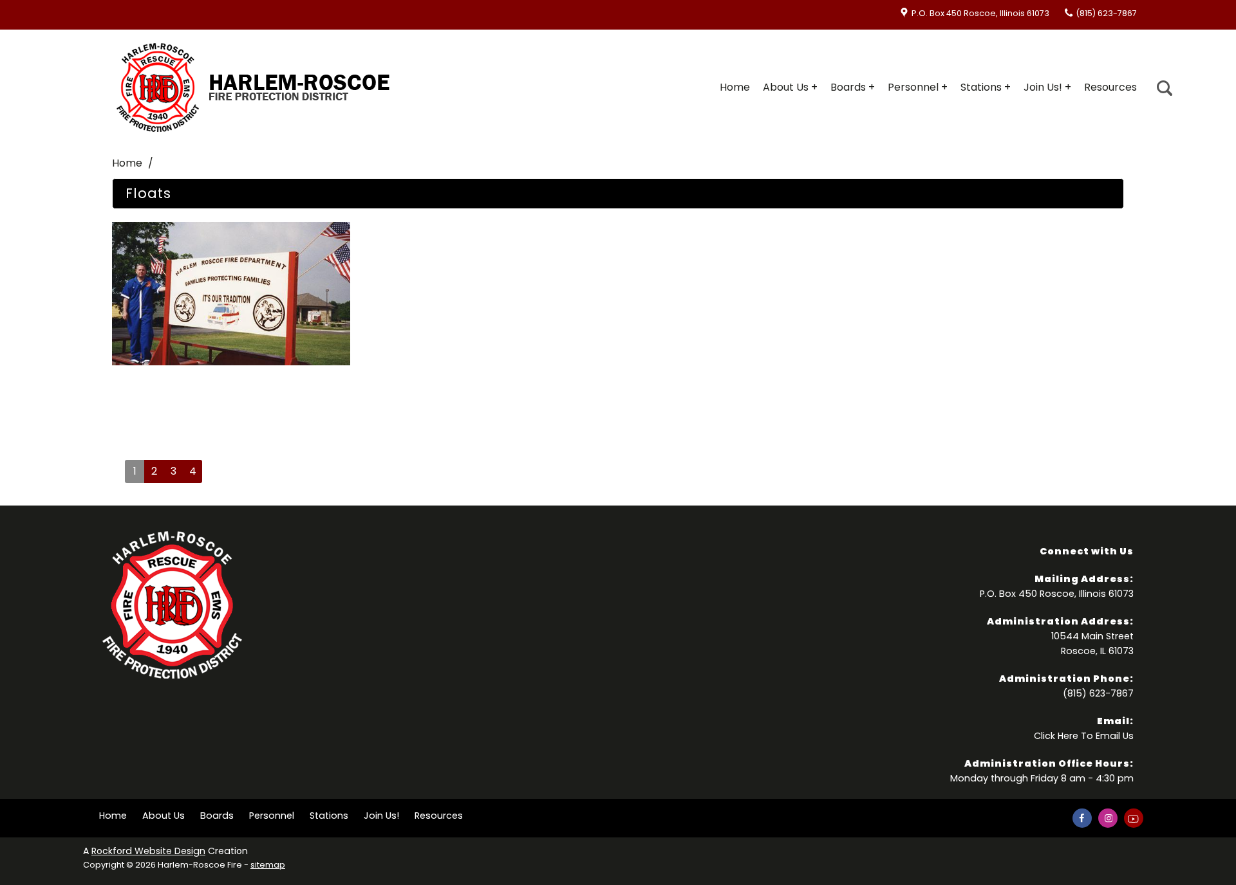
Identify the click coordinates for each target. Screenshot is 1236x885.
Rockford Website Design (148, 850)
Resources (1110, 87)
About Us (786, 87)
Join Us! (1043, 87)
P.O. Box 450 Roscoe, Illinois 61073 (980, 13)
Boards (848, 87)
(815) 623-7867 (1106, 13)
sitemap (267, 864)
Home (735, 87)
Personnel (913, 87)
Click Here (1056, 735)
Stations (981, 87)
